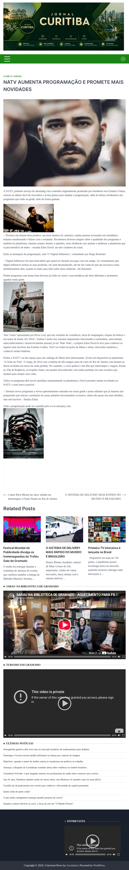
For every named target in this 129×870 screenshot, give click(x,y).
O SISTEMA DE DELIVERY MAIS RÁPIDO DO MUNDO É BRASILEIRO (63, 552)
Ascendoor (72, 865)
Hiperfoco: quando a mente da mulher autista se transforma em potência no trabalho (43, 761)
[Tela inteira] (123, 656)
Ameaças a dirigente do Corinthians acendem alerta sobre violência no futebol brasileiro (45, 767)
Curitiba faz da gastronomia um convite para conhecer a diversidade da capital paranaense (46, 785)
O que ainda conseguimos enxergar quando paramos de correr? (33, 797)
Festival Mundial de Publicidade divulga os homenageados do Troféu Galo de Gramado (20, 554)
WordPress (99, 865)
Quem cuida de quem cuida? (16, 791)
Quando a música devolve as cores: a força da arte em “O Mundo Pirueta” (38, 803)
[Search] (123, 58)
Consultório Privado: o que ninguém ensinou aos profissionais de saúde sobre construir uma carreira (50, 773)
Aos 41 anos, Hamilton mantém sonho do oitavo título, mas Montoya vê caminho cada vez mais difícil (52, 779)
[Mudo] (119, 656)
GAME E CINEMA (12, 76)
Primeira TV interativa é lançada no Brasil (104, 550)
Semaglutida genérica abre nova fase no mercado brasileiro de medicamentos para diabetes (46, 749)
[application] (64, 625)
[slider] (62, 657)
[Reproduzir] (5, 656)
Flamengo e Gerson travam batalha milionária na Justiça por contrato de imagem (41, 755)
